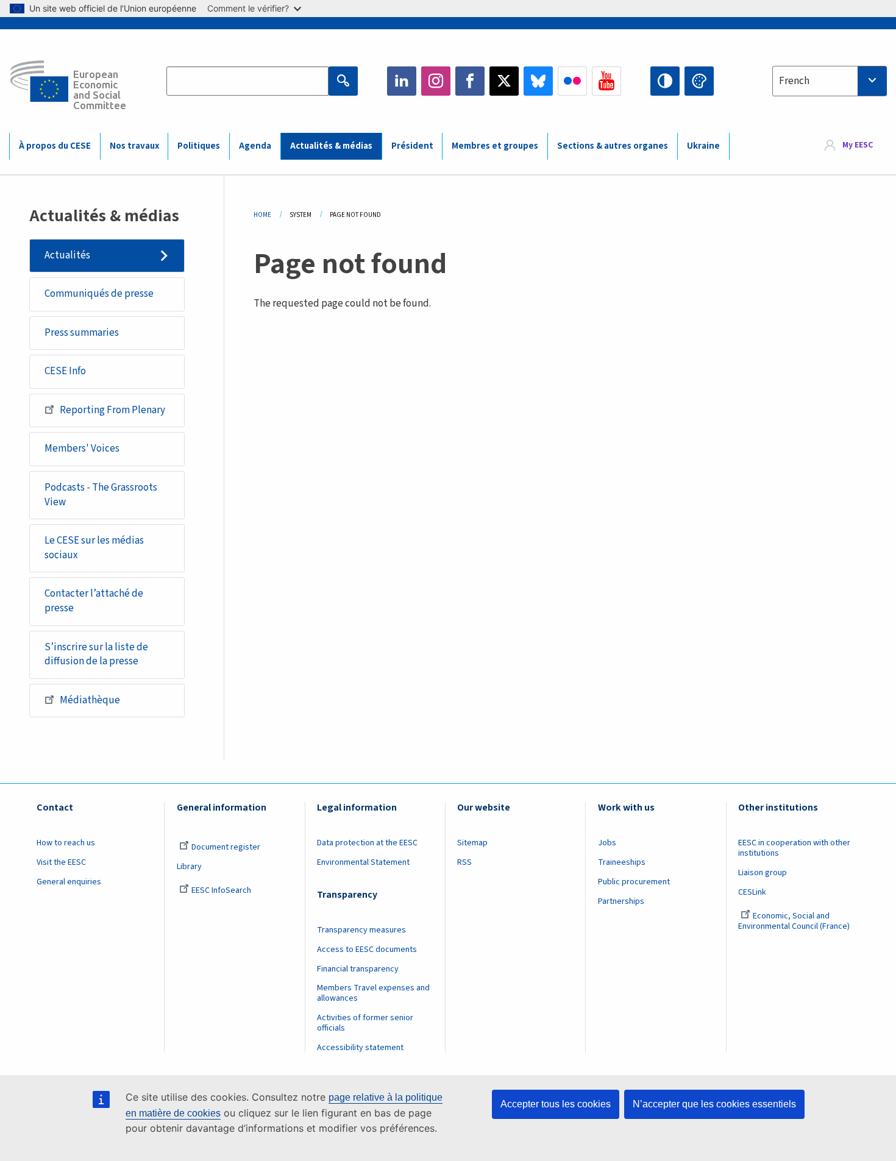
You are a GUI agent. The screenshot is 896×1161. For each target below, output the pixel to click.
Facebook (470, 81)
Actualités (67, 255)
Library (189, 867)
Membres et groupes (495, 146)
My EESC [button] (857, 146)
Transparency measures (361, 930)
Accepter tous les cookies (555, 1104)
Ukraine (703, 146)
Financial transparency (358, 969)
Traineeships (621, 862)
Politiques (198, 146)
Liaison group (762, 873)
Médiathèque (90, 700)
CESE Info (65, 371)
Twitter (504, 81)
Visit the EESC (61, 862)
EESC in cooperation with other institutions (794, 848)
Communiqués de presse (99, 293)
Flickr (572, 81)
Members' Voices (81, 448)
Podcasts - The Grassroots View (100, 494)
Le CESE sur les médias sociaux (94, 548)
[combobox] (829, 81)
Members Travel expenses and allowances (373, 993)
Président (412, 146)
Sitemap (472, 843)
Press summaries (81, 332)
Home (262, 214)
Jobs (607, 843)
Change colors (699, 81)
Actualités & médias (331, 146)
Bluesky (538, 81)
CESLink (752, 892)
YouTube (606, 81)
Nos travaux (134, 146)
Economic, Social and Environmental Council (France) (795, 921)
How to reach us (66, 843)
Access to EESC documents (367, 949)
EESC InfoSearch (221, 890)
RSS (464, 862)
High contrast (665, 81)
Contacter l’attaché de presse (93, 601)
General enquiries (69, 882)
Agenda (255, 146)
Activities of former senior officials (365, 1023)
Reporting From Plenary (112, 410)
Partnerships (621, 901)
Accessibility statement (360, 1048)
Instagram (435, 81)
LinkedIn (401, 81)
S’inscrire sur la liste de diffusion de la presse (96, 654)
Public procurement (634, 882)
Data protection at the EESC (367, 843)
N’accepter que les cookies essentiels (714, 1104)
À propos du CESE (55, 146)
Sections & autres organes (612, 146)
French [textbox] (794, 81)
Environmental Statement (363, 862)
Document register (225, 847)
